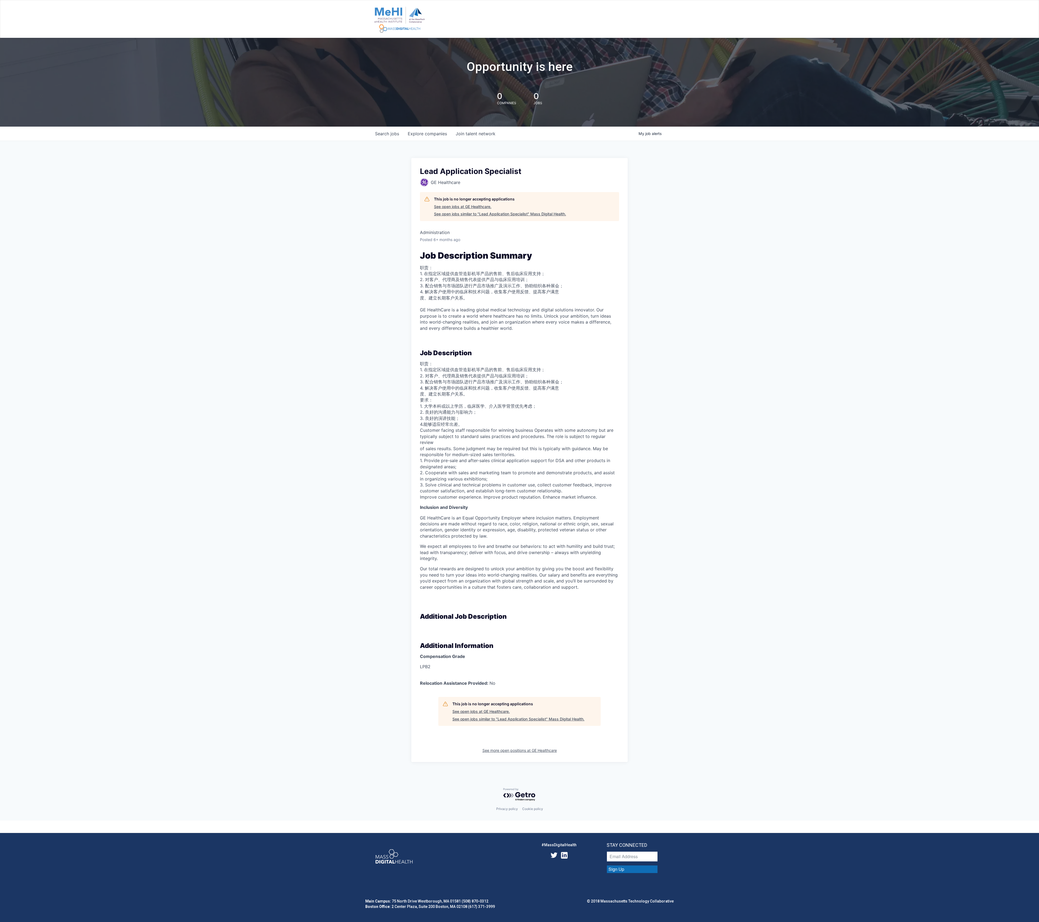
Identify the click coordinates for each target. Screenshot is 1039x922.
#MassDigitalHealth (559, 845)
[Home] (399, 20)
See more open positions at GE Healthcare (519, 750)
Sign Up (616, 869)
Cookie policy (532, 809)
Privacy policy (507, 809)
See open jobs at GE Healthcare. (462, 206)
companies (427, 133)
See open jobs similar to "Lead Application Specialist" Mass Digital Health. (500, 214)
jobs (387, 133)
